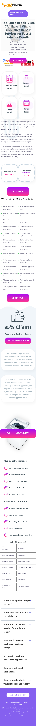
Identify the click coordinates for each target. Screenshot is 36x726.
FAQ (6, 702)
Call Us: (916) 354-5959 (16, 13)
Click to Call (18, 60)
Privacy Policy (15, 702)
